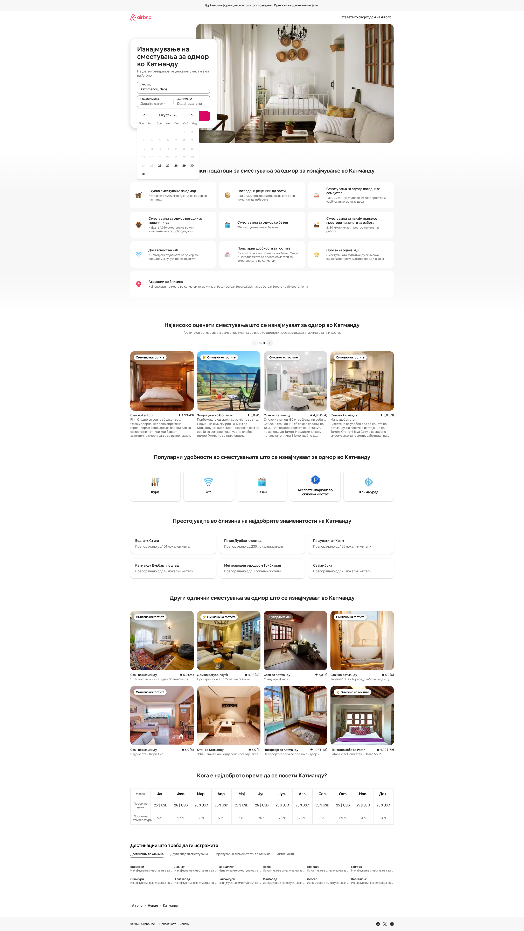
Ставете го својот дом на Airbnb (366, 17)
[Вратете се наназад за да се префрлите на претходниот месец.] (144, 115)
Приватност (167, 924)
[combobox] (173, 89)
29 (184, 165)
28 (176, 165)
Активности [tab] (285, 854)
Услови (184, 924)
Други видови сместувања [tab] (189, 854)
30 (192, 165)
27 (167, 165)
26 (159, 165)
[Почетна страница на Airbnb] (140, 17)
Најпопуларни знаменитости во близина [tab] (243, 854)
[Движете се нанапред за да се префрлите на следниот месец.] (191, 115)
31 (143, 174)
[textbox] (155, 103)
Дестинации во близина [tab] (147, 854)
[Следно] (269, 343)
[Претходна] (254, 343)
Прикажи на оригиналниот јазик (296, 5)
